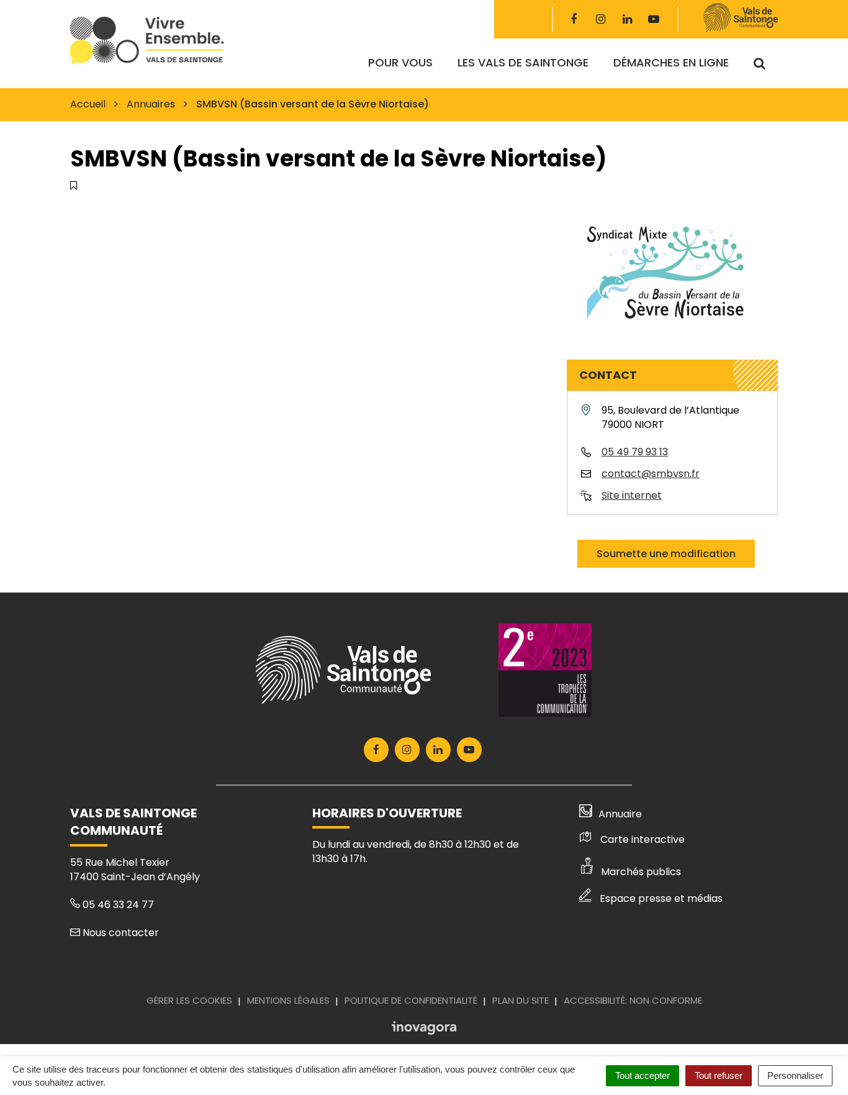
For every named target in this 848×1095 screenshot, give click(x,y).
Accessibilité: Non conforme (633, 1000)
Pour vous (400, 62)
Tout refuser (718, 1075)
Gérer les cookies (189, 1000)
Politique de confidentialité (411, 1000)
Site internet (632, 495)
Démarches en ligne (671, 62)
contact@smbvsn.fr (651, 473)
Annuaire (620, 814)
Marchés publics (641, 872)
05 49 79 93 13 (635, 452)
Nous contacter (119, 932)
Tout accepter (642, 1075)
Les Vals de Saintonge (523, 62)
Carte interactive (642, 839)
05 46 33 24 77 (117, 904)
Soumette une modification (666, 554)
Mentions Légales (288, 1000)
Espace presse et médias (661, 898)
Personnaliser (795, 1075)
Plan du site (520, 1000)
